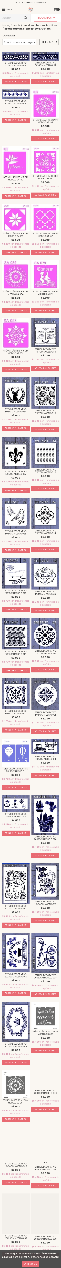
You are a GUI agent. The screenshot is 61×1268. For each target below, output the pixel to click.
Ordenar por (9, 35)
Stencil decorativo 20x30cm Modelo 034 (45, 1168)
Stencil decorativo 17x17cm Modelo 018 (45, 592)
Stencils (15, 25)
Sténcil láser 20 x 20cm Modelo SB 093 (45, 1032)
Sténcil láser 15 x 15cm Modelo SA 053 (15, 352)
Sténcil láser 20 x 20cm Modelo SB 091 (15, 1101)
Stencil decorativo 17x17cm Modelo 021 (15, 591)
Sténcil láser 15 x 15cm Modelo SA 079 (45, 292)
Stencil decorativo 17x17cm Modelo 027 (15, 472)
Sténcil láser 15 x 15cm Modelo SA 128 (15, 234)
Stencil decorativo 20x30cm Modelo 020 (45, 837)
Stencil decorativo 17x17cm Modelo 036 (45, 350)
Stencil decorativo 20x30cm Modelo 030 (45, 1237)
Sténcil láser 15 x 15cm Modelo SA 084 (15, 292)
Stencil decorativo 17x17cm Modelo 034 (15, 410)
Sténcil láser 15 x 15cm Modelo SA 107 (45, 234)
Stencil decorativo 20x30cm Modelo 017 (16, 907)
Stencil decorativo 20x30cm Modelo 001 (16, 1045)
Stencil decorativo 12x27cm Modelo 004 (16, 815)
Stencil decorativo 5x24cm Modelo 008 (15, 64)
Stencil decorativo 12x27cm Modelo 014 (45, 757)
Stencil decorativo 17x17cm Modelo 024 (45, 531)
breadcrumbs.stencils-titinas (40, 25)
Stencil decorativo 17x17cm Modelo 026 (45, 471)
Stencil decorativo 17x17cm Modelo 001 (45, 713)
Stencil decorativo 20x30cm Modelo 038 (15, 1164)
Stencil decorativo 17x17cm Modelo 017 (15, 652)
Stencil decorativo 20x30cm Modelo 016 (45, 902)
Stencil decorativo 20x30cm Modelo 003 (45, 976)
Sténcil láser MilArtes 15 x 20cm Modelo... (16, 769)
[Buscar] (25, 18)
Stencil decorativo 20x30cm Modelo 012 (16, 975)
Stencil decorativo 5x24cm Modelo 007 (45, 63)
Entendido (30, 1263)
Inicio (6, 25)
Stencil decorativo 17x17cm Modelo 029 (45, 411)
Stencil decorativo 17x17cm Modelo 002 (15, 712)
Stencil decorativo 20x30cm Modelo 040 (45, 1091)
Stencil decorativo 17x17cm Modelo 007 (45, 652)
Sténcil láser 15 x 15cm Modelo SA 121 (45, 177)
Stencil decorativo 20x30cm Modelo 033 (16, 1236)
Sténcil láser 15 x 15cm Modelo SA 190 (15, 178)
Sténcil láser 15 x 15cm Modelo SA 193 (45, 121)
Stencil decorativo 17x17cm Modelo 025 (15, 532)
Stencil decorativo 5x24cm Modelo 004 (15, 102)
